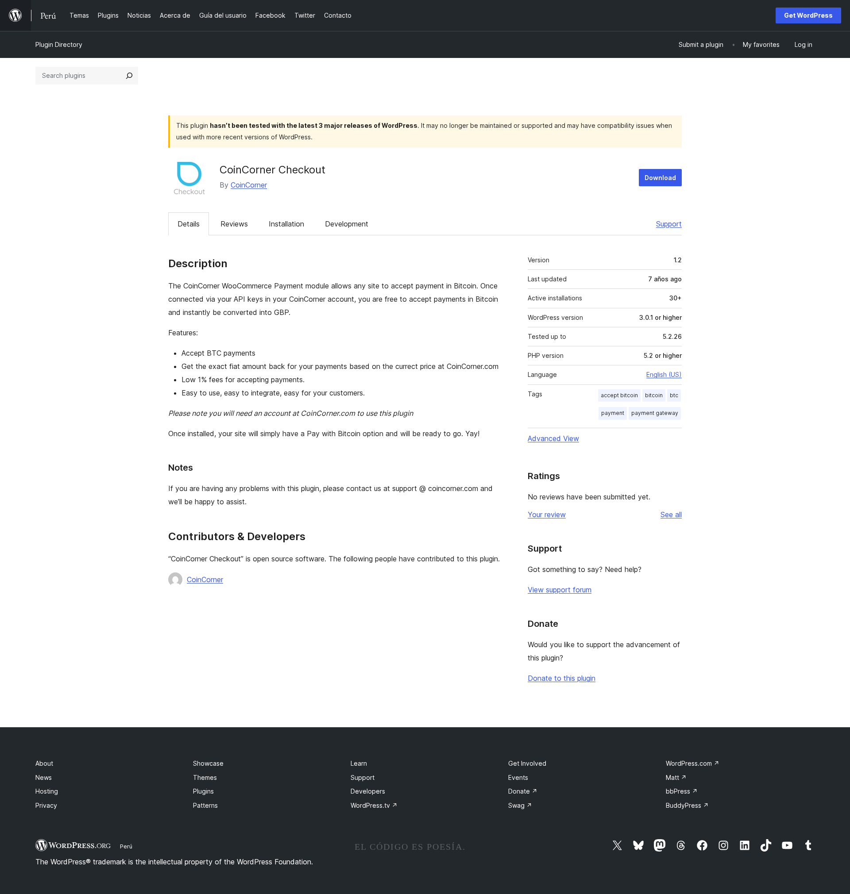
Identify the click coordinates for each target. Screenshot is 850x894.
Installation (286, 223)
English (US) (664, 374)
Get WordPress (808, 15)
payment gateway (654, 413)
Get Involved (527, 763)
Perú (126, 846)
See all (671, 514)
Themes (205, 777)
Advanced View (553, 438)
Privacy (46, 805)
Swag (520, 805)
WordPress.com (692, 763)
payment (612, 413)
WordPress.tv (374, 805)
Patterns (205, 805)
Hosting (46, 791)
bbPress (682, 791)
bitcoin (654, 395)
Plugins (203, 791)
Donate (522, 791)
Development (346, 223)
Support (669, 223)
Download (660, 177)
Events (518, 777)
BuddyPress (687, 805)
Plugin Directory (58, 44)
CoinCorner (249, 184)
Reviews (234, 223)
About (44, 763)
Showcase (208, 763)
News (43, 777)
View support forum (559, 589)
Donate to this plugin (561, 678)
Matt (676, 777)
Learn (359, 763)
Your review (547, 514)
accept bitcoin (619, 395)
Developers (368, 791)
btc (674, 395)
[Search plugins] (129, 75)
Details (189, 223)
